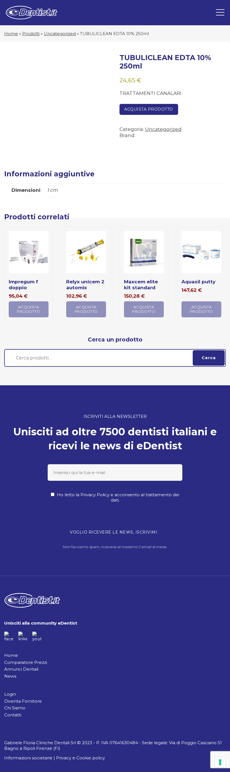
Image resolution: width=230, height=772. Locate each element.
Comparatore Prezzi (25, 662)
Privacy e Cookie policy (80, 757)
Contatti (12, 715)
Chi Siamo (14, 707)
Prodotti (31, 33)
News (10, 676)
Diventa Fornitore (23, 701)
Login (10, 694)
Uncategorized (60, 33)
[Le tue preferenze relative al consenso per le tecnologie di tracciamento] (220, 762)
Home (11, 33)
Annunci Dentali (21, 669)
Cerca (209, 357)
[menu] (220, 12)
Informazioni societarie (28, 757)
